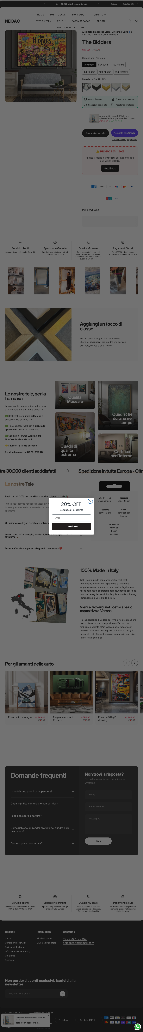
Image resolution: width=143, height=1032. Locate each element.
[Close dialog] (90, 501)
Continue (71, 526)
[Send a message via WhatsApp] (138, 1027)
